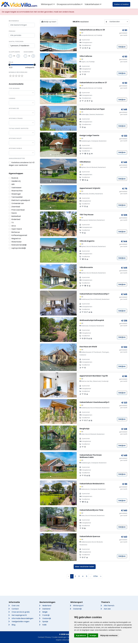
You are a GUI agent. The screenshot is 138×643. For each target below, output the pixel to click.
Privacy (48, 637)
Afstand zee (14, 108)
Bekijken (122, 47)
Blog (13, 625)
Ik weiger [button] (93, 635)
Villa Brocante (86, 267)
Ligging (12, 98)
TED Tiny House (86, 214)
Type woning (14, 88)
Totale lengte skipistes (18, 128)
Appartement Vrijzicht (90, 188)
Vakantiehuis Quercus (90, 536)
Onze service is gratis (21, 612)
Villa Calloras (86, 56)
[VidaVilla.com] (19, 4)
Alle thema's (109, 605)
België (44, 612)
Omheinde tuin (17, 203)
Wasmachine (17, 190)
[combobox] (22, 92)
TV (12, 222)
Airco (13, 226)
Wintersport (78, 605)
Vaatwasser (16, 187)
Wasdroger (16, 194)
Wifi (12, 184)
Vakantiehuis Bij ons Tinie (91, 510)
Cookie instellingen (59, 637)
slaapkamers (14, 52)
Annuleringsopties (17, 158)
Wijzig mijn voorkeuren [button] (109, 635)
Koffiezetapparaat (19, 235)
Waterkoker (16, 242)
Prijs (11, 62)
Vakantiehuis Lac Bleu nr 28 (92, 30)
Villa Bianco (85, 162)
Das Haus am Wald (88, 346)
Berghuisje (84, 428)
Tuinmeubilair (17, 197)
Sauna (14, 213)
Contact (15, 609)
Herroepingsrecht (19, 615)
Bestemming (14, 21)
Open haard (16, 229)
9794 (95, 576)
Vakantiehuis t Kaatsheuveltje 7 (94, 294)
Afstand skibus (15, 148)
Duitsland (46, 609)
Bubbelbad (16, 216)
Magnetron (16, 238)
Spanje (45, 621)
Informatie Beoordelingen (22, 618)
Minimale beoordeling (18, 72)
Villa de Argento (87, 241)
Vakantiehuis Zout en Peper (92, 109)
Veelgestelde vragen (20, 621)
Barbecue (15, 232)
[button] (50, 49)
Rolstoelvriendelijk (19, 245)
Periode (12, 31)
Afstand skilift (15, 138)
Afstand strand (16, 118)
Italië (44, 625)
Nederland (46, 605)
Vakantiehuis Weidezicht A (92, 483)
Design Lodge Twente (89, 135)
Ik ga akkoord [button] (81, 635)
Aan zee (107, 609)
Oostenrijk (46, 618)
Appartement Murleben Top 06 (94, 376)
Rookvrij (14, 178)
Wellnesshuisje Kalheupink (92, 320)
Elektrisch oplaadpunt (20, 200)
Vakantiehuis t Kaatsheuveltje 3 (94, 402)
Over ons (15, 605)
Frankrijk (46, 615)
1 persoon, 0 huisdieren (19, 45)
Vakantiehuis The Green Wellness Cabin (91, 456)
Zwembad (15, 206)
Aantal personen (16, 41)
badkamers (28, 52)
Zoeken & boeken (121, 4)
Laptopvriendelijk (18, 248)
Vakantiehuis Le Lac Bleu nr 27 (93, 82)
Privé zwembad (17, 210)
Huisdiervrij (15, 181)
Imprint (58, 640)
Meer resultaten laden (84, 566)
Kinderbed (15, 219)
